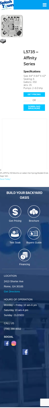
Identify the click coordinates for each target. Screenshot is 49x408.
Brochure (34, 220)
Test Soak (15, 242)
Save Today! (5, 179)
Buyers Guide (34, 242)
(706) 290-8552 (12, 328)
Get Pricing (15, 220)
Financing (24, 264)
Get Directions (12, 291)
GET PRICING (34, 94)
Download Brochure (34, 107)
